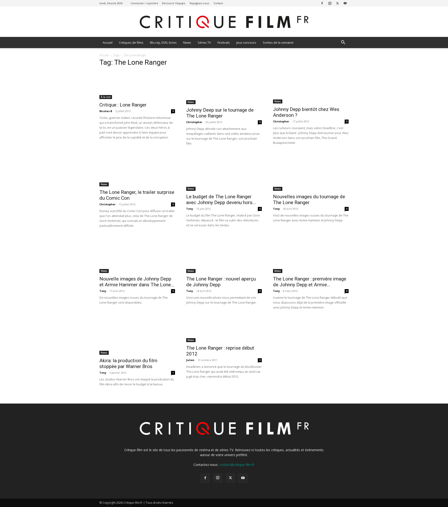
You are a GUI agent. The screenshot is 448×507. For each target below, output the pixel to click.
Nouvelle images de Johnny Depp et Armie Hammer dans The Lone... (136, 281)
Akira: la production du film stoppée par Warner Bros (128, 363)
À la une (106, 97)
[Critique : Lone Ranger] (137, 85)
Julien (190, 360)
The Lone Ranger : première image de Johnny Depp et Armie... (309, 281)
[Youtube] (345, 3)
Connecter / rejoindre (144, 3)
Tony (189, 208)
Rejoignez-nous (199, 3)
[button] (343, 43)
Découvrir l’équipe (173, 3)
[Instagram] (329, 3)
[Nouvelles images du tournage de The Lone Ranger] (311, 172)
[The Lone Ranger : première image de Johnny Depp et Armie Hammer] (311, 254)
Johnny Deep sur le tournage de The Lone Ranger (220, 113)
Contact (218, 3)
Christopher (194, 122)
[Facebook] (322, 3)
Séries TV (204, 42)
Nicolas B (105, 111)
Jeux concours (246, 42)
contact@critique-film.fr (236, 464)
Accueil (107, 42)
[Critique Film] (224, 22)
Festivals (223, 42)
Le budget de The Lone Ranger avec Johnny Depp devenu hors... (221, 199)
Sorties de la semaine (278, 42)
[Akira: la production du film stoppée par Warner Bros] (137, 336)
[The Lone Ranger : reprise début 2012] (224, 329)
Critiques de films (131, 42)
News (187, 42)
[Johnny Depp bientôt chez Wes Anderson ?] (311, 87)
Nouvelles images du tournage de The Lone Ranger (309, 199)
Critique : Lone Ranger (123, 105)
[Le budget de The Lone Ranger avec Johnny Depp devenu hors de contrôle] (224, 172)
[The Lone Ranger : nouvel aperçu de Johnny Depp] (224, 254)
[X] (337, 3)
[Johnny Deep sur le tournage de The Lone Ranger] (224, 87)
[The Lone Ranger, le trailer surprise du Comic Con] (137, 169)
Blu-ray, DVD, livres (163, 42)
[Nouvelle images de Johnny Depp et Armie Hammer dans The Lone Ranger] (137, 254)
